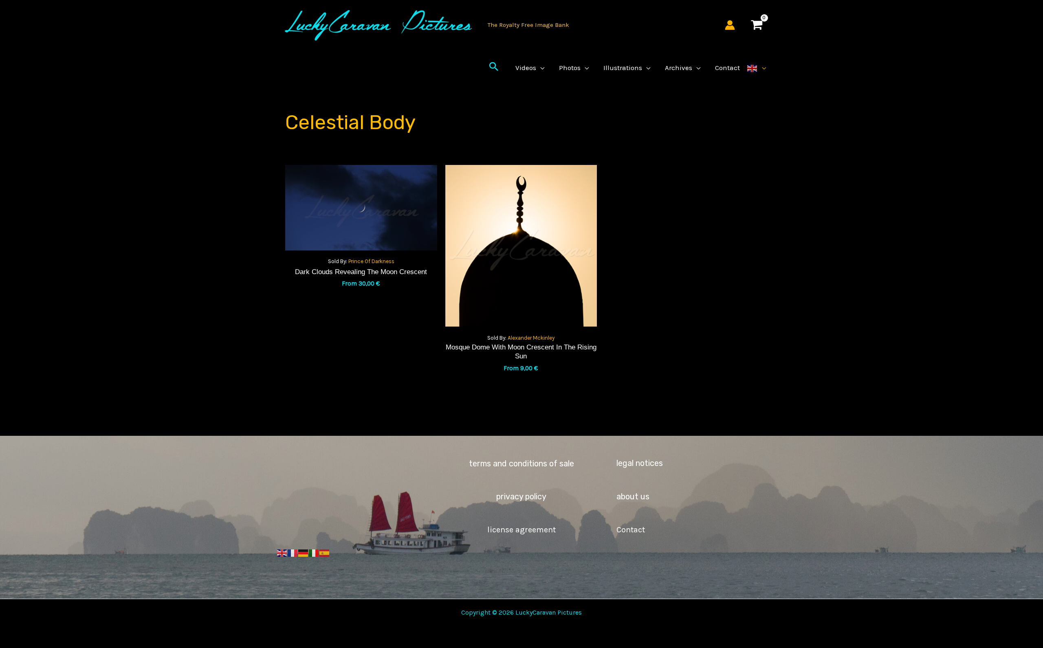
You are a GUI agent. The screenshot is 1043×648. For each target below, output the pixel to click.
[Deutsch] (303, 552)
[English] (756, 68)
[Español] (324, 552)
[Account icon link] (730, 25)
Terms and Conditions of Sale (521, 463)
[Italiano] (314, 552)
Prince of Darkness (371, 261)
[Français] (293, 552)
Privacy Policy (521, 496)
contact (630, 529)
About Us (632, 496)
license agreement (521, 529)
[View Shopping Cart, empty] (756, 25)
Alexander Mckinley (531, 338)
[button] (494, 67)
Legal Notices (639, 463)
